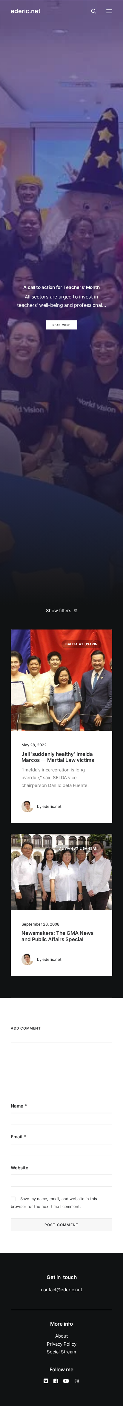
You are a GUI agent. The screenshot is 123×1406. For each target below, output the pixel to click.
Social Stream (61, 1352)
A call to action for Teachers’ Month (61, 287)
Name (19, 1106)
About (61, 1336)
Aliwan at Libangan (78, 848)
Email (18, 1136)
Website (19, 1168)
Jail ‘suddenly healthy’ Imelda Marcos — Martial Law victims (57, 757)
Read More (61, 325)
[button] (109, 11)
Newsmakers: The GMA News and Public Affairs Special (57, 936)
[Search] (91, 11)
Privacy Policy (61, 1344)
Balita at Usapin (81, 644)
